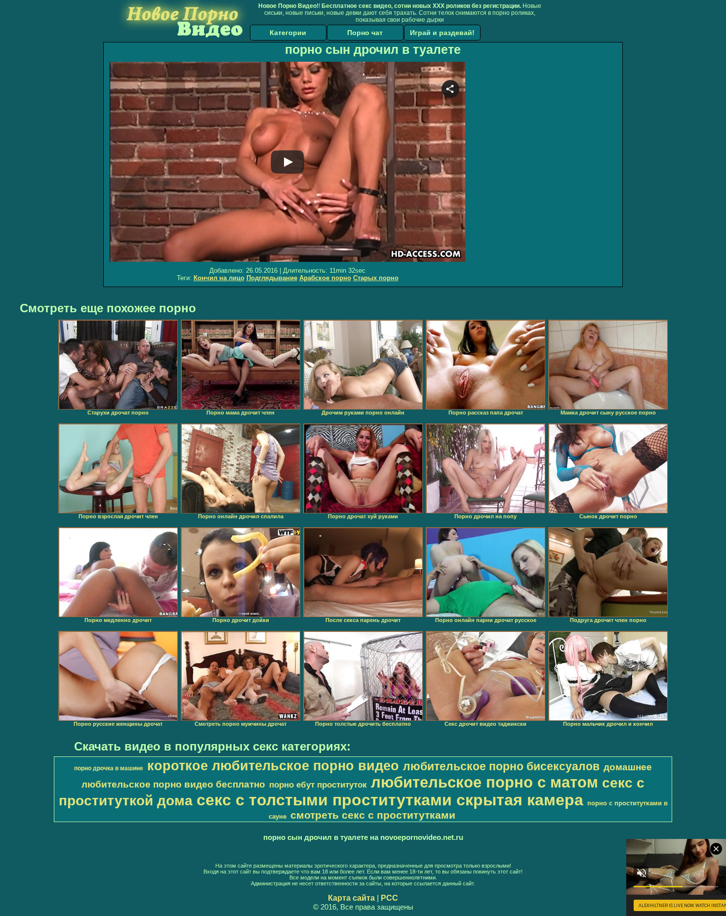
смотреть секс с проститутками (372, 815)
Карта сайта (351, 898)
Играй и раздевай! (442, 33)
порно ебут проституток (318, 785)
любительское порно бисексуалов (501, 766)
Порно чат (365, 33)
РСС (389, 898)
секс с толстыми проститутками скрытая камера (390, 800)
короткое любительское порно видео (273, 765)
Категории (288, 33)
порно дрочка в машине (108, 768)
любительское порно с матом (484, 782)
